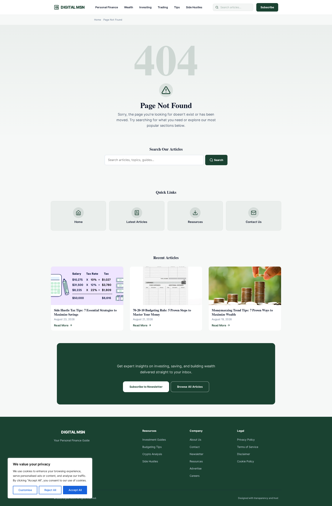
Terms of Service (247, 446)
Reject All (50, 490)
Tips (177, 7)
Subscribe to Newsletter (146, 386)
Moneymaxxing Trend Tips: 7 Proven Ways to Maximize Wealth (242, 312)
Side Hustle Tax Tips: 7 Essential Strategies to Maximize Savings (85, 312)
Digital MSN (73, 7)
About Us (195, 439)
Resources (196, 461)
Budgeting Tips (152, 446)
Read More (61, 326)
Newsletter (196, 454)
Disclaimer (243, 454)
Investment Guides (154, 439)
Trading (163, 7)
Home (97, 19)
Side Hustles (194, 7)
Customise (25, 490)
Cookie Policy (245, 461)
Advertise (196, 468)
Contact (195, 446)
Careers (194, 475)
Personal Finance (106, 7)
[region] (50, 478)
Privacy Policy (246, 439)
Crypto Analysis (152, 454)
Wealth (128, 7)
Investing (145, 7)
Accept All (75, 490)
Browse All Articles (190, 386)
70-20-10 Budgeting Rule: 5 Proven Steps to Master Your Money (162, 312)
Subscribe (267, 7)
